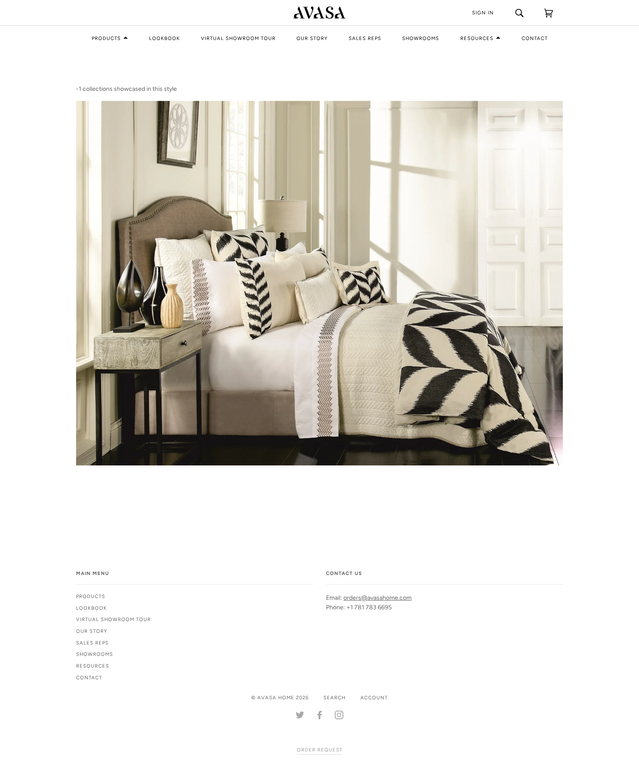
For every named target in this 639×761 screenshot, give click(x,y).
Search (334, 698)
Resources (476, 38)
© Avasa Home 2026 (280, 698)
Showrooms (420, 38)
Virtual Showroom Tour (238, 38)
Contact (535, 38)
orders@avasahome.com (377, 597)
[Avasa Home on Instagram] (339, 717)
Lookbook (164, 38)
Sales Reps (365, 38)
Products (106, 38)
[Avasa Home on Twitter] (300, 717)
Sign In (483, 13)
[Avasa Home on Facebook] (319, 717)
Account (374, 698)
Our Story (312, 38)
